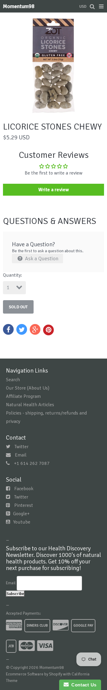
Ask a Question (41, 258)
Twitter (22, 447)
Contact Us (83, 684)
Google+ (21, 514)
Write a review (53, 190)
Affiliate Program (23, 396)
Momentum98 (18, 6)
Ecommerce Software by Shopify (34, 674)
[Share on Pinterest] (48, 330)
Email (20, 455)
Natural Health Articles (30, 405)
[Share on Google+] (35, 329)
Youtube (21, 522)
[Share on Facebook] (8, 329)
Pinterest (23, 505)
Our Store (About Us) (27, 388)
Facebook (23, 489)
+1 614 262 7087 (32, 463)
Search (13, 380)
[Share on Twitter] (21, 329)
